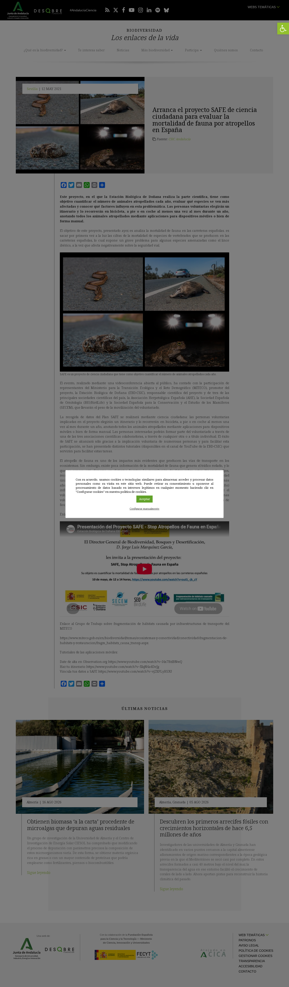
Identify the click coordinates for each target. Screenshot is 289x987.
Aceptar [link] (144, 499)
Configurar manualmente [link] (144, 508)
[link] (283, 28)
